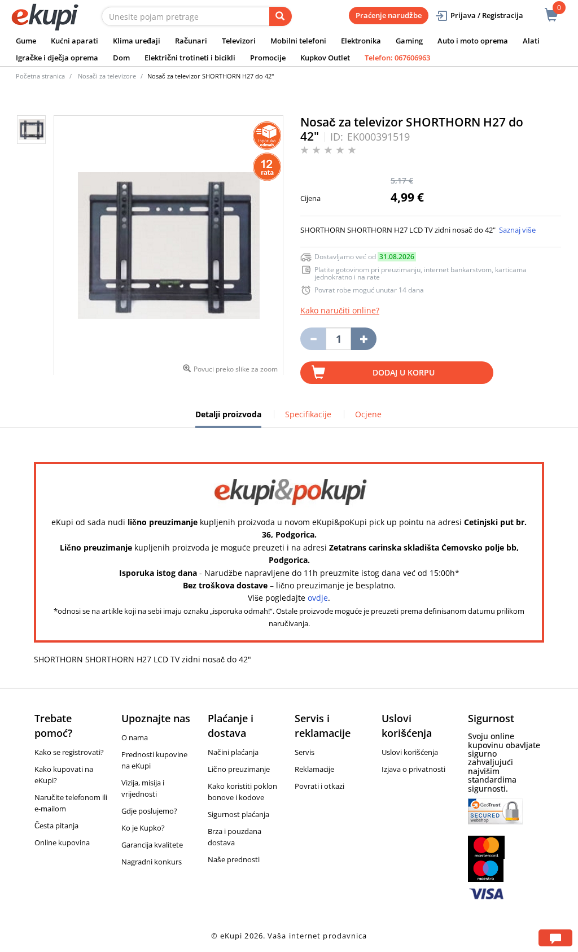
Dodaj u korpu (404, 372)
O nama (134, 737)
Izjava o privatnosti (413, 769)
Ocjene (368, 414)
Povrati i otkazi (319, 786)
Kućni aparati (74, 41)
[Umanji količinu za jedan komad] (313, 338)
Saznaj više (517, 230)
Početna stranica (40, 76)
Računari (191, 41)
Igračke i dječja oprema (57, 58)
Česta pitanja (56, 825)
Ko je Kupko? (143, 828)
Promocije (268, 58)
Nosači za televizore (107, 76)
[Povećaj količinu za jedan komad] (363, 338)
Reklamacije (314, 769)
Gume (26, 41)
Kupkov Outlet (325, 58)
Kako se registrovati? (69, 752)
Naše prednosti (234, 859)
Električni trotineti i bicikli (189, 58)
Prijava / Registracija (486, 15)
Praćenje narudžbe (389, 15)
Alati (531, 41)
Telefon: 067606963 (397, 58)
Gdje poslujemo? (149, 811)
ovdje (318, 597)
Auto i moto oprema (472, 41)
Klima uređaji (136, 41)
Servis (304, 752)
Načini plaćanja (233, 752)
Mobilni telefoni (298, 41)
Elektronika (361, 41)
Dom (121, 58)
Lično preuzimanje (239, 769)
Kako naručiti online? (339, 310)
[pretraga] (280, 16)
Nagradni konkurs (151, 862)
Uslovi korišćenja (410, 752)
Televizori (239, 41)
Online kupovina (62, 842)
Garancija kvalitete (152, 845)
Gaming (409, 41)
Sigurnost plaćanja (238, 814)
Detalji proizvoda (228, 418)
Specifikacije (308, 414)
